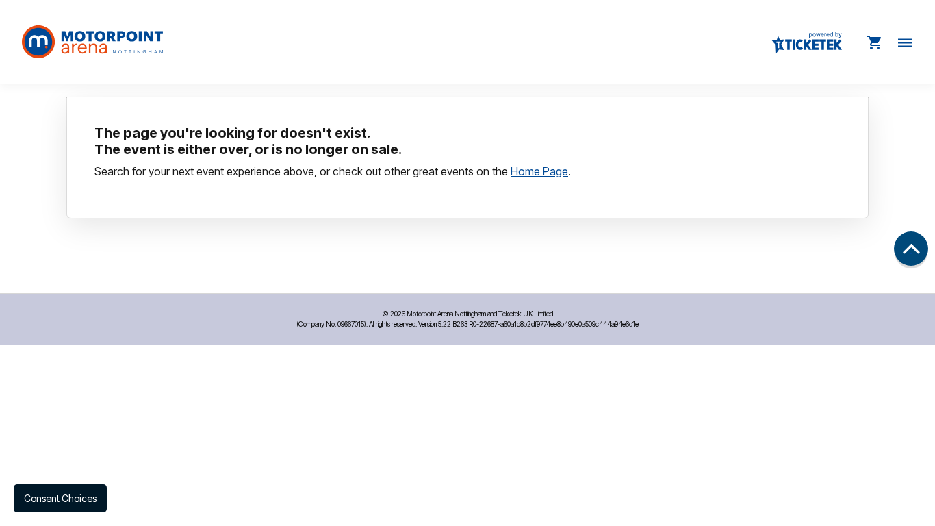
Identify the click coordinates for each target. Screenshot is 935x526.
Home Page (539, 171)
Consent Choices (60, 498)
